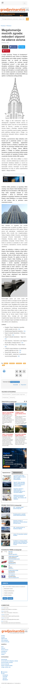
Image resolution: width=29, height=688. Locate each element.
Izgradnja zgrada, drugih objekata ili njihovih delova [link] (19, 394)
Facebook (14, 47)
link (19, 329)
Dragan (2, 614)
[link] (14, 10)
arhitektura (12, 363)
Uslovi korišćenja (5, 641)
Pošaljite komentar (15, 382)
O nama (3, 635)
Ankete (3, 654)
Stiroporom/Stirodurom (9, 590)
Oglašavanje (4, 638)
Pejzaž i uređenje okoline (6, 665)
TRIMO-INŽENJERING (13, 556)
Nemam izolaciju (8, 595)
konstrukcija (19, 363)
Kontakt (3, 637)
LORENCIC (11, 561)
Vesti (2, 646)
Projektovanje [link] (5, 397)
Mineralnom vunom (8, 588)
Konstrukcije (4, 659)
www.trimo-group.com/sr (14, 559)
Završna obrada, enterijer (7, 662)
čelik (24, 363)
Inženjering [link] (12, 397)
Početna (3, 25)
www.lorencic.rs (12, 563)
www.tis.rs (10, 568)
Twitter (22, 47)
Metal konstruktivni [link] (6, 394)
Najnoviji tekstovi (6, 472)
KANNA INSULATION (13, 570)
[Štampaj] (4, 371)
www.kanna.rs (11, 573)
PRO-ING (10, 551)
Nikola (2, 611)
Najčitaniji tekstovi (17, 472)
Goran (2, 607)
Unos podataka (4, 640)
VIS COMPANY (11, 575)
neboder (6, 363)
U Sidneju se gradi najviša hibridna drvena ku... (20, 414)
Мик (2, 621)
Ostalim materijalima (8, 593)
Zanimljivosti (4, 651)
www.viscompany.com (13, 577)
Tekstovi (9, 25)
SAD (3, 365)
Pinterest (6, 51)
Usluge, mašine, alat (5, 667)
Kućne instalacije (5, 664)
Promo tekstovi (4, 649)
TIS (9, 565)
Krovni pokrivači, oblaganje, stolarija (9, 661)
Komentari (5, 605)
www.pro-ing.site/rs (12, 554)
